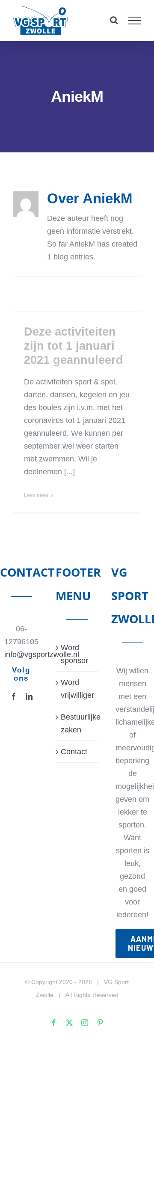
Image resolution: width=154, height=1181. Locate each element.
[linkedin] (29, 696)
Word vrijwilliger (77, 688)
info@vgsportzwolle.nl (21, 654)
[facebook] (13, 696)
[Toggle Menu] (135, 20)
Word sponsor (74, 654)
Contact (74, 751)
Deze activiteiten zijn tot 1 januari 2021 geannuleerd (73, 345)
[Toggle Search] (114, 20)
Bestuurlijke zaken (77, 723)
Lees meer (36, 495)
